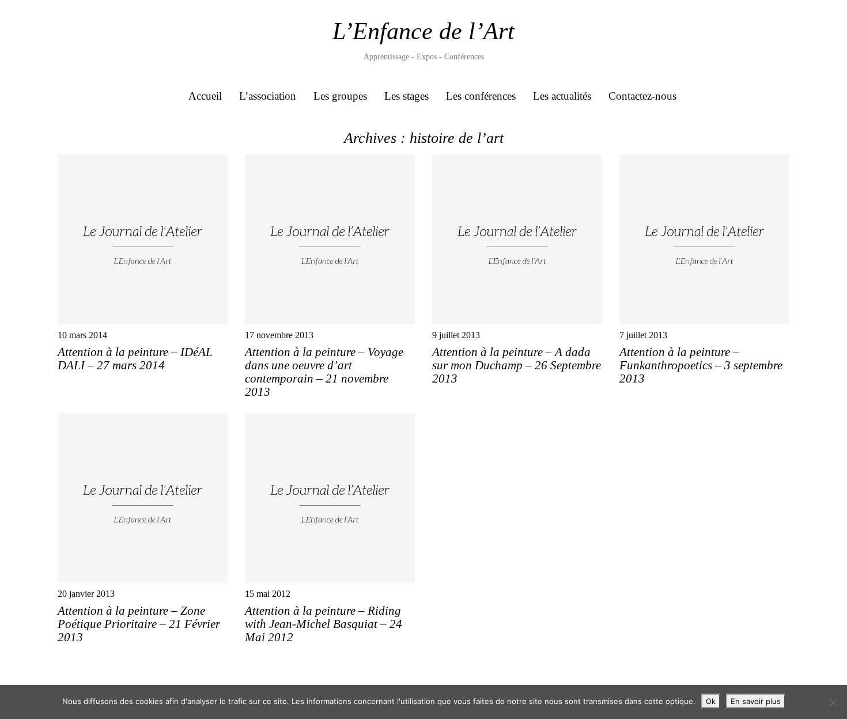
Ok (711, 701)
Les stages (406, 96)
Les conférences (481, 96)
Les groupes (340, 96)
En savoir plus (756, 701)
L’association (267, 96)
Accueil (205, 96)
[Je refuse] (832, 702)
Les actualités (562, 96)
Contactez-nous (642, 96)
